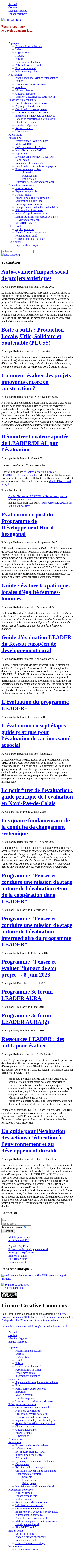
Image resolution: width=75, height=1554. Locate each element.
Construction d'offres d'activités (32, 103)
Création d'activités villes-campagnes (35, 166)
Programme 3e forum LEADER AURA (27, 994)
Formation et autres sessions (30, 84)
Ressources (14, 137)
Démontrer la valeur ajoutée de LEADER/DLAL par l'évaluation (34, 443)
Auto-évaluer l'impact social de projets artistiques (34, 274)
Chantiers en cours (25, 121)
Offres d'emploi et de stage (30, 238)
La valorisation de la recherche (32, 112)
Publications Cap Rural (28, 65)
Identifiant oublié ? (18, 1240)
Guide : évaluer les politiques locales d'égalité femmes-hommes (35, 592)
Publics (19, 58)
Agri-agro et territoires (27, 106)
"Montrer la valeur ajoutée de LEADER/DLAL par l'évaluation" (28, 473)
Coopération (22, 159)
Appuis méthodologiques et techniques (36, 77)
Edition (19, 80)
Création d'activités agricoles (31, 109)
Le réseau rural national (28, 61)
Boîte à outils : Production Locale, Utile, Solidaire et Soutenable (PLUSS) (32, 336)
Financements (30, 175)
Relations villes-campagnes (30, 163)
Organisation (22, 52)
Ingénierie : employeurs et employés (35, 115)
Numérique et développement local (34, 181)
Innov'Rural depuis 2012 (29, 150)
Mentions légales (17, 10)
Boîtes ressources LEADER (30, 147)
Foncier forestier (24, 188)
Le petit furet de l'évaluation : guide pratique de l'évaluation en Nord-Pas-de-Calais (37, 796)
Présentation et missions (28, 46)
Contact (12, 7)
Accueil (12, 4)
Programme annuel (25, 68)
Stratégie (27, 172)
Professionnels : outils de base (31, 140)
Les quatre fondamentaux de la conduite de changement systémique (35, 826)
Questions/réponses (26, 125)
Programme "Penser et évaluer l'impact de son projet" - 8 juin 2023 (28, 968)
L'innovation (22, 131)
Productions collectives (21, 185)
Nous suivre (15, 241)
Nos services (15, 74)
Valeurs (19, 49)
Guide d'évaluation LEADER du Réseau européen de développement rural (36, 643)
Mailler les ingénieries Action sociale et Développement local (36, 218)
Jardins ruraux (23, 194)
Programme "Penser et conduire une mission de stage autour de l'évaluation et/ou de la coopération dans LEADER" (36, 888)
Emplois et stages (17, 1255)
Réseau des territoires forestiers (32, 197)
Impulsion (20, 87)
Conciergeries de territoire (29, 204)
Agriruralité (21, 153)
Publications (15, 134)
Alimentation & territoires (29, 210)
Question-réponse (25, 93)
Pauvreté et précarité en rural (31, 213)
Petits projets (29, 178)
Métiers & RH (23, 144)
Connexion (8, 1231)
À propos (13, 43)
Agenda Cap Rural (18, 1246)
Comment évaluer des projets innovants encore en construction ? (36, 381)
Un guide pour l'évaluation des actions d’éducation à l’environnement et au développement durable (33, 1141)
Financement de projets (28, 169)
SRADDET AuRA (26, 222)
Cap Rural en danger (26, 245)
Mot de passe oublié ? (20, 1237)
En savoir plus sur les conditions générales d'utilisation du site (35, 1326)
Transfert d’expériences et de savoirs (35, 96)
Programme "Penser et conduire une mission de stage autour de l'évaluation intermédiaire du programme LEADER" (36, 931)
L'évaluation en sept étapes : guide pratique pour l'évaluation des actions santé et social (35, 735)
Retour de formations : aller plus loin (35, 118)
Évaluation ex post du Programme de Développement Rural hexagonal (27, 524)
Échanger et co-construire (22, 99)
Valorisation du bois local (29, 200)
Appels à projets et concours (30, 232)
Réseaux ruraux (24, 128)
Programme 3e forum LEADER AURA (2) (27, 1018)
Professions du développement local (28, 1249)
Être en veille (15, 226)
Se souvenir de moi (11, 1227)
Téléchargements (17, 1261)
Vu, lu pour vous (24, 229)
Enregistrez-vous (17, 1258)
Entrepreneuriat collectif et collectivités (36, 207)
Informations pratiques (27, 71)
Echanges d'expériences (21, 1252)
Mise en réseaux (24, 90)
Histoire (19, 55)
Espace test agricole (26, 191)
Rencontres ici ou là (26, 235)
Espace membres (17, 13)
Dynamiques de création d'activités (34, 156)
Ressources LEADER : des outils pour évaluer (32, 1042)
